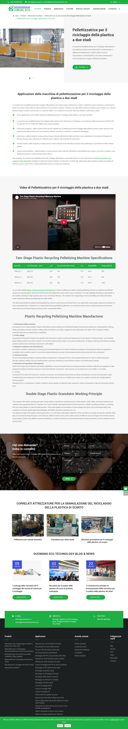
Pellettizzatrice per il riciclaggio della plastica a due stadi (36, 18)
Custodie (69, 9)
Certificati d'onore (80, 647)
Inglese (115, 2)
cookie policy (114, 720)
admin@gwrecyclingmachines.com (55, 2)
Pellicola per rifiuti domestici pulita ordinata (49, 659)
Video (112, 655)
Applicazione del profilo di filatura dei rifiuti (49, 698)
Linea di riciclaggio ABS (43, 689)
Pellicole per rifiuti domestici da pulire (47, 662)
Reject (60, 726)
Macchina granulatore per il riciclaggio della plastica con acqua (97, 540)
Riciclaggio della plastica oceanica (46, 677)
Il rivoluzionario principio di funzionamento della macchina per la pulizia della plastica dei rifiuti (100, 588)
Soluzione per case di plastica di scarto (48, 644)
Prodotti (38, 9)
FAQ (111, 652)
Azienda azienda (99, 9)
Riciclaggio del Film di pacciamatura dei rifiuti (50, 656)
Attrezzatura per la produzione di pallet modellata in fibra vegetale (18, 655)
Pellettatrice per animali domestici (28, 539)
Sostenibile (78, 653)
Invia (67, 479)
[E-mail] (125, 488)
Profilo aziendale (80, 644)
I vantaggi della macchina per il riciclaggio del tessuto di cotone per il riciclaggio (27, 588)
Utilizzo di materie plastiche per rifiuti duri (49, 714)
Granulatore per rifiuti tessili (62, 539)
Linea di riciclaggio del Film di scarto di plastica (51, 665)
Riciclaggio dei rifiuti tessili (44, 683)
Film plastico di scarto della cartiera (47, 647)
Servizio (113, 649)
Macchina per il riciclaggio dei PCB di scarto (19, 665)
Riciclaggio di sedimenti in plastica (46, 680)
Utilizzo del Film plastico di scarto (46, 695)
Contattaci (112, 9)
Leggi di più (21, 597)
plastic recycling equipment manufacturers (41, 290)
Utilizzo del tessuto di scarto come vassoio (49, 711)
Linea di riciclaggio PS (42, 692)
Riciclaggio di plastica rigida (44, 671)
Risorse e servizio (83, 9)
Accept (67, 726)
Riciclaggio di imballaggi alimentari (47, 674)
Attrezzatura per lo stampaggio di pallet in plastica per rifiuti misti (19, 645)
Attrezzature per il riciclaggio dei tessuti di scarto (19, 661)
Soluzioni (47, 9)
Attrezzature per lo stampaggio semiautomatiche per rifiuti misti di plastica (19, 650)
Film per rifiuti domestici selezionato (47, 650)
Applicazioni (58, 9)
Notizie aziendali (80, 656)
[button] (62, 50)
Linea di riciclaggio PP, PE (43, 686)
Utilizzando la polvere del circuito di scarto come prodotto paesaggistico (51, 707)
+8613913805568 (16, 2)
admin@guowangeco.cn (36, 2)
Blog (111, 646)
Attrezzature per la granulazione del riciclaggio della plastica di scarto (68, 16)
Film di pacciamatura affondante (46, 653)
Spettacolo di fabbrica (82, 650)
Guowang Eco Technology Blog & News (64, 554)
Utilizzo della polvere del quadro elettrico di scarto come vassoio (51, 702)
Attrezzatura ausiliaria (35, 16)
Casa (16, 16)
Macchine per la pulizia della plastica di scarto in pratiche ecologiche (61, 588)
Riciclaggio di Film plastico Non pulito (47, 668)
